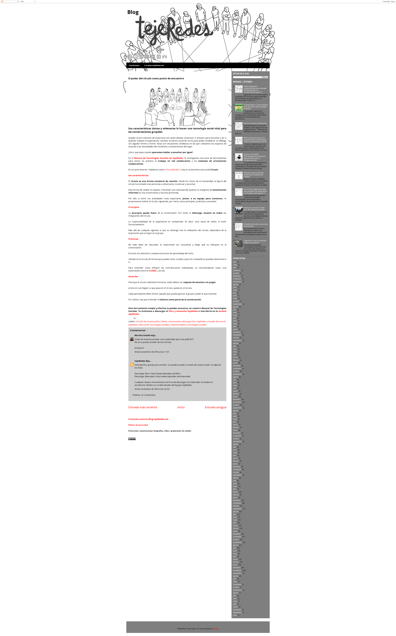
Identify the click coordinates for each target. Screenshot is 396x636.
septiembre (237, 281)
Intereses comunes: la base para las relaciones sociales (254, 209)
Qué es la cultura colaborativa (255, 123)
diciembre (237, 270)
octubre (236, 273)
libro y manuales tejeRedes (183, 311)
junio (235, 287)
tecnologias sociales (196, 324)
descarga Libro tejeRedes (194, 321)
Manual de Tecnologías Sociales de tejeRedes (158, 158)
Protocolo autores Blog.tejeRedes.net (148, 419)
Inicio (181, 407)
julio (234, 262)
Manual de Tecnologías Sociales (154, 324)
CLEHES (152, 270)
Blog (133, 11)
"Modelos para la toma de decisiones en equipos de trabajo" (253, 175)
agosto (236, 284)
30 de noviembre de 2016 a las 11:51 (152, 351)
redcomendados (178, 324)
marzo (235, 329)
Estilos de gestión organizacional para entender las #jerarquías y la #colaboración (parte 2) (255, 89)
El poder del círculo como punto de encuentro (256, 225)
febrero (236, 360)
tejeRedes (140, 361)
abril (235, 267)
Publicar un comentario (144, 395)
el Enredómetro (172, 169)
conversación (174, 321)
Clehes (164, 321)
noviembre (237, 279)
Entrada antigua (215, 407)
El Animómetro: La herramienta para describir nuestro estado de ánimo (256, 107)
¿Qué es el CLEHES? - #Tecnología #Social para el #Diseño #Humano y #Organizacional (254, 157)
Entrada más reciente (142, 407)
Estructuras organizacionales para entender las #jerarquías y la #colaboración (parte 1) (255, 191)
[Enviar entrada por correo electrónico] (134, 318)
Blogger (215, 629)
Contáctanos (134, 65)
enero (235, 363)
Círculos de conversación (148, 321)
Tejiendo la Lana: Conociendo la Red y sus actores (255, 241)
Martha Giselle (142, 335)
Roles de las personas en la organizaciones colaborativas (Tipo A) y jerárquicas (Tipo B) (255, 140)
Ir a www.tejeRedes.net (154, 65)
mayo (235, 265)
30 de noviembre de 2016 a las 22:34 (152, 389)
